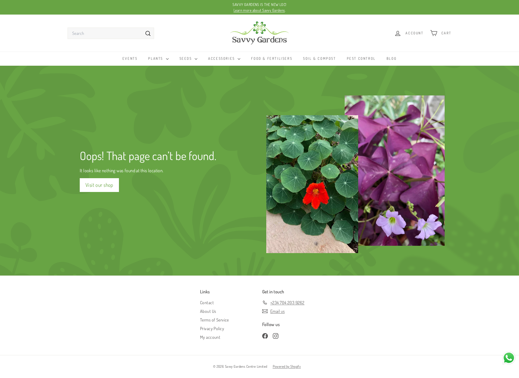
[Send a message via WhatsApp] (508, 357)
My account (210, 337)
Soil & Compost (319, 58)
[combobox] (111, 33)
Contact (207, 302)
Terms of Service (214, 320)
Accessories (222, 58)
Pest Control (361, 58)
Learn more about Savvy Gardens (259, 10)
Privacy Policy (212, 328)
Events (130, 58)
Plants (156, 58)
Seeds (186, 58)
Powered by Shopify (287, 366)
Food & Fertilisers (271, 58)
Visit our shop (99, 184)
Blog (392, 58)
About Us (208, 311)
